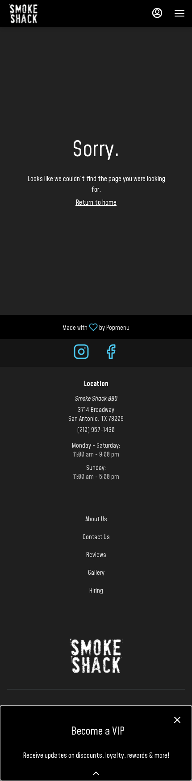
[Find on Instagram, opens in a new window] (81, 355)
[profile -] (157, 13)
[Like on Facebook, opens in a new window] (111, 355)
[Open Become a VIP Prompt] (96, 773)
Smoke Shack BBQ (96, 656)
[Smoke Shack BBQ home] (47, 13)
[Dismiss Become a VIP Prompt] (177, 720)
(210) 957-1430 (96, 430)
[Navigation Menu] (179, 13)
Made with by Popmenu (68, 326)
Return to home (96, 203)
